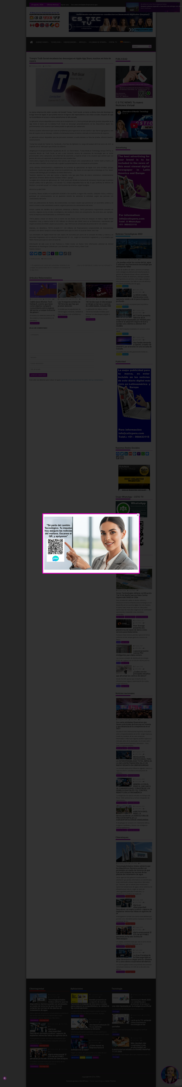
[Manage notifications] (4, 1078)
